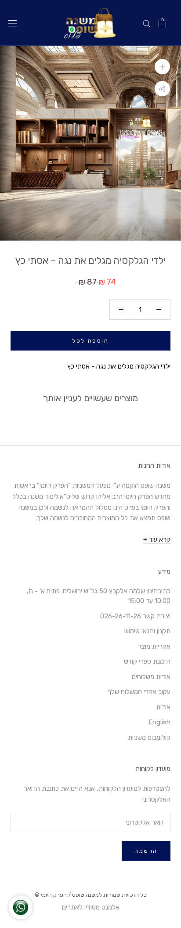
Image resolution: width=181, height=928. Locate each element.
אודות (163, 707)
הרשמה (146, 851)
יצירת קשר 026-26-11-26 (135, 616)
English (159, 722)
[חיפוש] (147, 23)
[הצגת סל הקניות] (162, 22)
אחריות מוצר (154, 646)
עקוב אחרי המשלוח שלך (139, 692)
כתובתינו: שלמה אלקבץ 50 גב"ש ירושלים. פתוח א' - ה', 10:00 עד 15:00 (98, 596)
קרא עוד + (156, 540)
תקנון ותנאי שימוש (147, 631)
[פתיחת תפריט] (12, 23)
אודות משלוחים (151, 677)
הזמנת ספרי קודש (147, 661)
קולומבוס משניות (149, 738)
